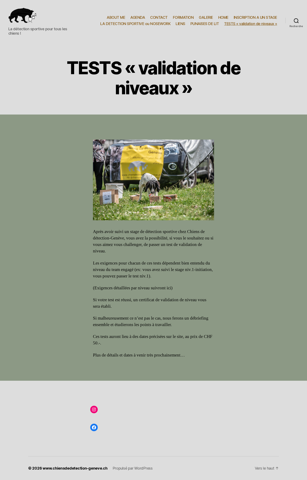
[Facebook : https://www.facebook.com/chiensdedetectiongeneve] (94, 427)
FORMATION (183, 17)
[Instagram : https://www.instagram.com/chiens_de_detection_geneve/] (94, 409)
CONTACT (159, 17)
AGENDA (137, 17)
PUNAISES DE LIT (204, 23)
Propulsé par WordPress (133, 468)
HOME (223, 17)
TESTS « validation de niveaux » (250, 23)
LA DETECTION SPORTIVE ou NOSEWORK (135, 23)
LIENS (180, 23)
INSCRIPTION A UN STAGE (255, 17)
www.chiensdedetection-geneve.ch (75, 468)
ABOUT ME (116, 17)
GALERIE (206, 17)
